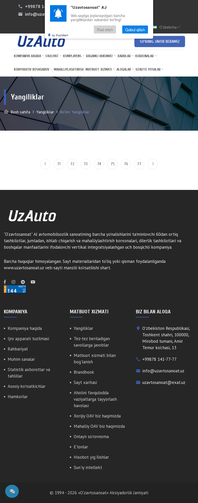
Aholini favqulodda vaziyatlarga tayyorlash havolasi (95, 399)
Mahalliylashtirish (69, 69)
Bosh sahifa (20, 112)
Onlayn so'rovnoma (91, 436)
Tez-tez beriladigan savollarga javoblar (92, 342)
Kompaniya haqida (27, 56)
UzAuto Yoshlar (148, 69)
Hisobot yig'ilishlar (91, 457)
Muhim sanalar (21, 359)
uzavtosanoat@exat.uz (163, 382)
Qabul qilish (135, 29)
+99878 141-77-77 (43, 6)
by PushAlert (60, 35)
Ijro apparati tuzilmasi (28, 338)
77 (139, 164)
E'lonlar (81, 447)
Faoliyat (52, 56)
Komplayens (72, 56)
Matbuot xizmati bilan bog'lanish (95, 359)
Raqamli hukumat (99, 56)
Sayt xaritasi (85, 382)
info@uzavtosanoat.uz (163, 371)
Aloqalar (124, 69)
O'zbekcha (169, 27)
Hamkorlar (18, 396)
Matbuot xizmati (99, 69)
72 (72, 164)
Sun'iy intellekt (88, 467)
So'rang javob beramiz (160, 41)
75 (112, 164)
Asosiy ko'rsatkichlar (26, 386)
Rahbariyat (18, 349)
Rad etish (105, 29)
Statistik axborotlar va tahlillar (29, 373)
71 (59, 164)
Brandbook (84, 372)
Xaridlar (124, 56)
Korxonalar (144, 56)
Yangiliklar (45, 112)
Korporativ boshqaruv (31, 69)
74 (99, 164)
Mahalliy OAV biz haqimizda (99, 426)
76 (126, 164)
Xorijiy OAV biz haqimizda (97, 416)
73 (86, 164)
